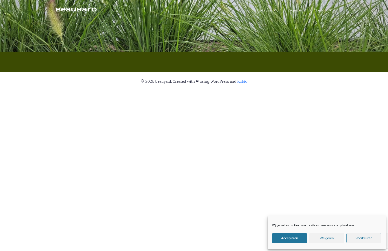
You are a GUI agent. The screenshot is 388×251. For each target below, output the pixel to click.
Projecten (295, 10)
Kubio (242, 81)
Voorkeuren (363, 238)
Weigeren (327, 238)
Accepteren (289, 238)
